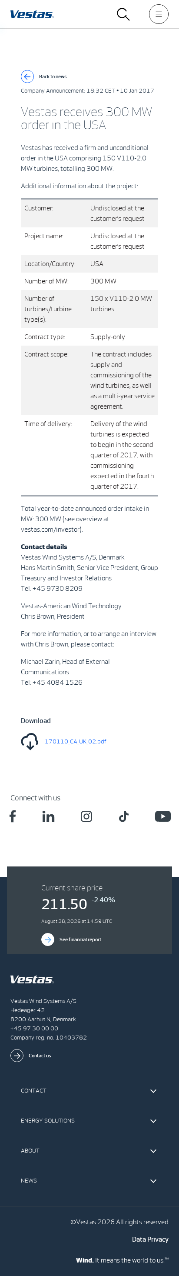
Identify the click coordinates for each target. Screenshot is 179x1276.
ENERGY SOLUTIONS (48, 1120)
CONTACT (33, 1090)
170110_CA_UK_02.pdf (75, 741)
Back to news (53, 76)
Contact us (40, 1055)
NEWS (29, 1180)
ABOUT (30, 1150)
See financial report (80, 939)
